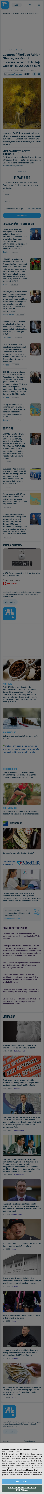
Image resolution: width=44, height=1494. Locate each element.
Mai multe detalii (32, 1470)
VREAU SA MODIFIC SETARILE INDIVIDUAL (22, 1488)
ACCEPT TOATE (22, 1481)
